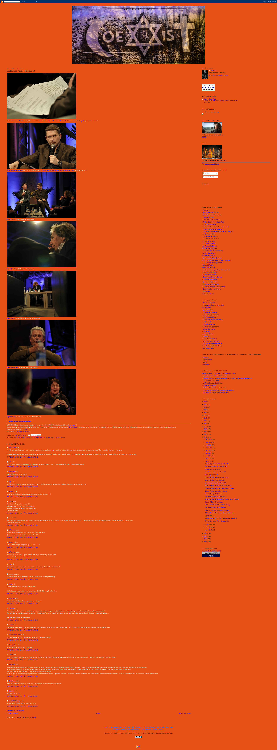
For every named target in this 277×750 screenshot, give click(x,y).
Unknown (11, 598)
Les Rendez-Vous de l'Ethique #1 (215, 507)
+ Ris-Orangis (206, 364)
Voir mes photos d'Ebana (210, 164)
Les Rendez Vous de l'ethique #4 (215, 472)
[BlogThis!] (34, 435)
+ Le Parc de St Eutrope (209, 246)
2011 (205, 434)
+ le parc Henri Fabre (208, 253)
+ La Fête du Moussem (209, 324)
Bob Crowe (12, 447)
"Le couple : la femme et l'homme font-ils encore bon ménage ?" (64, 121)
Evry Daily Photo (138, 9)
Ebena (25, 429)
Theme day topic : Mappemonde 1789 (217, 464)
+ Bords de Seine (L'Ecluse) (210, 212)
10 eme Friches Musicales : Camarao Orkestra (219, 513)
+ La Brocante (206, 307)
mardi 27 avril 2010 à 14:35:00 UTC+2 (22, 630)
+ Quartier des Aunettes (209, 274)
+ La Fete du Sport (207, 322)
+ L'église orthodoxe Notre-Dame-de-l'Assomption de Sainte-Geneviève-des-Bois (227, 378)
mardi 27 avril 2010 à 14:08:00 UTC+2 (22, 594)
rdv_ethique (60, 437)
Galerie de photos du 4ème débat (20, 421)
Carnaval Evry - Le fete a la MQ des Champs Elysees (222, 499)
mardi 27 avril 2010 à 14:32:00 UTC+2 (22, 620)
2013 (205, 429)
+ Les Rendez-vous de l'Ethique (212, 343)
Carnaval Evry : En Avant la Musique (216, 477)
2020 (205, 410)
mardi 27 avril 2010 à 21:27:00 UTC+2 (22, 696)
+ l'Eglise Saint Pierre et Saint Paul (213, 222)
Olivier (213, 70)
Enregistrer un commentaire (15, 710)
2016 (205, 421)
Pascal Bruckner (12, 269)
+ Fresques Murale (207, 217)
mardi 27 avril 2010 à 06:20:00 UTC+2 (22, 477)
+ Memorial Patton (207, 265)
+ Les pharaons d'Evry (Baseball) (212, 263)
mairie (42, 437)
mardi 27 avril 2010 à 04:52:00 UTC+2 (22, 467)
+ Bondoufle (205, 357)
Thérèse (11, 608)
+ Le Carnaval (206, 331)
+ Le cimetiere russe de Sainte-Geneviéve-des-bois (218, 390)
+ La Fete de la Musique (209, 312)
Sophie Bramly (11, 417)
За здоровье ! (209, 516)
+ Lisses (204, 362)
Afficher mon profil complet (219, 75)
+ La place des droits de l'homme (212, 229)
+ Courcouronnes (207, 359)
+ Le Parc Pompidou (208, 255)
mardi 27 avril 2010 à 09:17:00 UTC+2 (22, 537)
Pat (10, 564)
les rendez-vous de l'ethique (29, 437)
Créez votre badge (214, 112)
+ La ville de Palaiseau (209, 385)
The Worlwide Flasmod (23, 431)
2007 (205, 539)
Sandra (11, 542)
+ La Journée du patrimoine (210, 327)
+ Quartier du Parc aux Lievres (211, 289)
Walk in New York (210, 99)
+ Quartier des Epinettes (209, 279)
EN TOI (204, 137)
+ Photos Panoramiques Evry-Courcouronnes (216, 270)
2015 (205, 423)
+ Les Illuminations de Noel (210, 341)
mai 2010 (209, 458)
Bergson (11, 491)
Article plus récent (12, 713)
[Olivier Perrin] (202, 114)
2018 (205, 415)
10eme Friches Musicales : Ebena (216, 491)
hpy (10, 481)
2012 (205, 432)
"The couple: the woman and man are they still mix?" (57, 170)
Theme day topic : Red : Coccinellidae (217, 521)
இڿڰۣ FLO (12, 644)
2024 (205, 401)
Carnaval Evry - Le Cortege (213, 494)
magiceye (12, 471)
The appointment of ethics (15, 170)
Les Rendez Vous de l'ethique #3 (215, 483)
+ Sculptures (206, 291)
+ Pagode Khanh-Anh (208, 267)
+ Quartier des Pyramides (210, 282)
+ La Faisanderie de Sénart (210, 381)
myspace (73, 425)
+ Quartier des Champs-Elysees (212, 277)
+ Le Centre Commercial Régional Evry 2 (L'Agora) (217, 231)
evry (15, 437)
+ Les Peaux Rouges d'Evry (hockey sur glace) (216, 260)
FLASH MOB (72, 427)
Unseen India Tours (15, 634)
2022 (205, 407)
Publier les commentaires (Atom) (26, 717)
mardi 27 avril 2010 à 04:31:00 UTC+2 (22, 457)
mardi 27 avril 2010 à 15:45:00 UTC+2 (22, 640)
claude (11, 518)
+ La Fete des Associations (210, 315)
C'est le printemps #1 (211, 475)
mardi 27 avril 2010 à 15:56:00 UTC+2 (22, 660)
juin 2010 (209, 456)
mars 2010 (209, 524)
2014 (205, 426)
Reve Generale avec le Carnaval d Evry (217, 505)
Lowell (11, 654)
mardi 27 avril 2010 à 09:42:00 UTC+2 (22, 547)
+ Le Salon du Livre (208, 334)
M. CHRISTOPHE (14, 701)
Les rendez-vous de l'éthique (15, 121)
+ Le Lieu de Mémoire (208, 243)
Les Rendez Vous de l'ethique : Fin (216, 466)
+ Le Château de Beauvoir (210, 236)
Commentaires (209, 177)
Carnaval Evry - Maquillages (214, 502)
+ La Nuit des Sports (208, 329)
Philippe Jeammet (12, 367)
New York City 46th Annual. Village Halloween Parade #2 (221, 101)
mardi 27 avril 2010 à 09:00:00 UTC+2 (22, 513)
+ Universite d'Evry (208, 294)
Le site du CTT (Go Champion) (211, 551)
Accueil (98, 713)
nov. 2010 (209, 442)
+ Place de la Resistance (209, 272)
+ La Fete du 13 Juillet (209, 317)
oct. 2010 (209, 445)
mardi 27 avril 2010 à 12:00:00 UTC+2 (22, 579)
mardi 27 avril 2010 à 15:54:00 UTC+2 (22, 650)
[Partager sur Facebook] (38, 435)
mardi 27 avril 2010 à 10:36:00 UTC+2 (22, 569)
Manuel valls (10, 219)
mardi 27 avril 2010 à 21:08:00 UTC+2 (22, 686)
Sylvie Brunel (11, 318)
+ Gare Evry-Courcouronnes (210, 219)
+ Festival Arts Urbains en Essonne (213, 305)
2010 (205, 437)
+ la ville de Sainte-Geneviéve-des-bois (214, 388)
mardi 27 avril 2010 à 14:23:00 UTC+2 (22, 603)
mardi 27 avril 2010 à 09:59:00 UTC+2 (22, 559)
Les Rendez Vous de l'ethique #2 (215, 496)
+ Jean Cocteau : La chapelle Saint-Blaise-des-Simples (219, 373)
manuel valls (50, 437)
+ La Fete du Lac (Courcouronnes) (212, 319)
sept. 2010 (209, 448)
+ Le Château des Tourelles (210, 239)
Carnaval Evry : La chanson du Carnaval (217, 485)
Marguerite (12, 664)
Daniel (11, 501)
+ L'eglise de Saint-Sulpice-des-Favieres (214, 376)
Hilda (10, 584)
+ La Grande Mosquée (209, 224)
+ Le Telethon (206, 336)
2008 (205, 536)
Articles (206, 173)
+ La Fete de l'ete (207, 310)
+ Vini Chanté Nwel (208, 348)
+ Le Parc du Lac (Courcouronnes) (212, 251)
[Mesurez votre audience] (138, 748)
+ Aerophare (205, 210)
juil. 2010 (209, 453)
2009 (205, 533)
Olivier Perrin (205, 112)
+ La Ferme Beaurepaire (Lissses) (212, 383)
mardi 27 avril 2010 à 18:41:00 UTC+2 (22, 676)
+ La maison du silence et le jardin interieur (215, 227)
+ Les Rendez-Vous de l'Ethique (212, 346)
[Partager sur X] (36, 435)
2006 (205, 541)
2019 (205, 412)
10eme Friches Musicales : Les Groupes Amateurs (221, 518)
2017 (205, 418)
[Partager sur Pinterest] (40, 435)
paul (10, 462)
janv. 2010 (209, 530)
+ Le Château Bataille (208, 234)
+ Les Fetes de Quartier (209, 338)
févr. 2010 (209, 527)
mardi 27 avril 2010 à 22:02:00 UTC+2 (22, 706)
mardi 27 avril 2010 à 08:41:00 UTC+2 (22, 497)
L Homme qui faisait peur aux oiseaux (217, 510)
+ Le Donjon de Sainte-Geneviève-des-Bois (215, 392)
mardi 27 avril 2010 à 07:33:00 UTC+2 (22, 487)
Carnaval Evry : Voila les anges (215, 480)
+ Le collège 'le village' (209, 241)
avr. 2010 (209, 461)
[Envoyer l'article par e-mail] (29, 435)
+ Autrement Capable (208, 303)
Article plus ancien (185, 713)
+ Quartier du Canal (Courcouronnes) (213, 286)
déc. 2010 (209, 439)
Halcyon (11, 691)
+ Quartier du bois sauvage (210, 284)
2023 (205, 404)
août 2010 (209, 450)
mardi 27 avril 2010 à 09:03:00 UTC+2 (22, 525)
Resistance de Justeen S (213, 469)
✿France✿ (12, 530)
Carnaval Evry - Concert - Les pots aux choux (219, 488)
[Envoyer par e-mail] (32, 435)
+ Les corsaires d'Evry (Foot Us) (212, 258)
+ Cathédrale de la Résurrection (211, 215)
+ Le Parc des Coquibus (209, 248)
